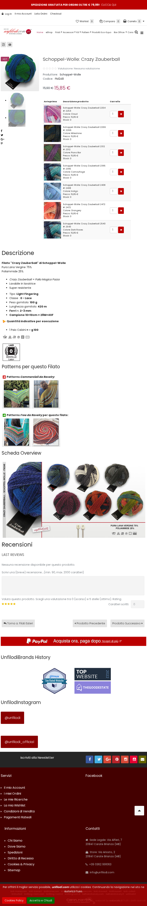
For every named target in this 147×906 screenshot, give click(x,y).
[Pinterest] (116, 759)
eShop (49, 32)
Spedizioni (15, 853)
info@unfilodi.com (101, 872)
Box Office (119, 32)
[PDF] (3, 44)
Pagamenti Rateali (17, 817)
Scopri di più (110, 641)
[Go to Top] (139, 810)
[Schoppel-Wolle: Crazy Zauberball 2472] (52, 210)
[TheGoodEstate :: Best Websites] (93, 681)
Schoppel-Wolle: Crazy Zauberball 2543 (84, 223)
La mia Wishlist (14, 806)
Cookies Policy (14, 900)
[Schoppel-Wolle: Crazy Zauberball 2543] (52, 229)
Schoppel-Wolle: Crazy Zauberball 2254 (84, 107)
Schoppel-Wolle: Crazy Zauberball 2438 (84, 185)
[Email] (142, 759)
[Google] (107, 759)
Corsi (130, 32)
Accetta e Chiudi (40, 900)
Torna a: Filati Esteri (20, 623)
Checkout (55, 13)
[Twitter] (98, 759)
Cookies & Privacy (21, 864)
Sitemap (14, 870)
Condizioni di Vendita (19, 811)
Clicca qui (108, 5)
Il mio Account (23, 13)
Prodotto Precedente (91, 623)
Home (40, 32)
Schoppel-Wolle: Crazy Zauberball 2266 (84, 127)
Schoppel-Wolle (70, 74)
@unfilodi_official (19, 741)
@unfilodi (12, 717)
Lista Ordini (40, 13)
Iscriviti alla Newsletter (37, 758)
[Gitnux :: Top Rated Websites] (54, 681)
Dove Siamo (16, 847)
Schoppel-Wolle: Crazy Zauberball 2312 (84, 146)
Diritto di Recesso (21, 859)
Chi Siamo (15, 841)
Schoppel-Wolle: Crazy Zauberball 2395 (84, 165)
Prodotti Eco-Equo (101, 32)
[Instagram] (125, 759)
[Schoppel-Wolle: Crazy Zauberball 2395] (52, 171)
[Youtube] (133, 759)
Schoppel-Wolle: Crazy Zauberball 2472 (84, 204)
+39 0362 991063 (99, 864)
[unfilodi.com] (18, 32)
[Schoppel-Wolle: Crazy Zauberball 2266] (52, 133)
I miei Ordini (12, 794)
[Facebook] (89, 759)
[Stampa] (9, 44)
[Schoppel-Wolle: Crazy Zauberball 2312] (52, 152)
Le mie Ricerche (16, 800)
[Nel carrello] (121, 114)
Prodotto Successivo (126, 623)
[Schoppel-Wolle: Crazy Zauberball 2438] (52, 191)
